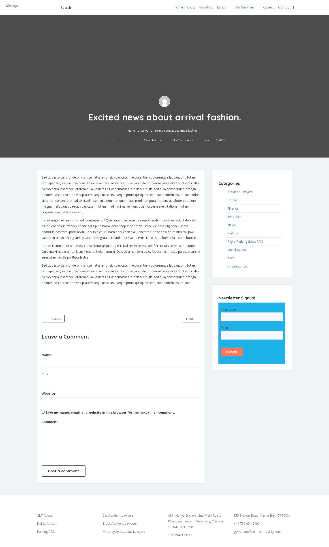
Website (48, 393)
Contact (284, 7)
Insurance (234, 217)
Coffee (232, 200)
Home (178, 7)
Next (190, 319)
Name (46, 355)
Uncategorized (123, 140)
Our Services (245, 7)
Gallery (268, 7)
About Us (206, 7)
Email (46, 374)
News (144, 131)
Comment (50, 421)
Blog (191, 7)
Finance (233, 208)
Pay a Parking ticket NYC (245, 241)
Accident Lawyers (240, 192)
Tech (231, 258)
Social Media (236, 250)
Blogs (221, 7)
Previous (54, 319)
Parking (232, 233)
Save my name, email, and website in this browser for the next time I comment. (110, 412)
